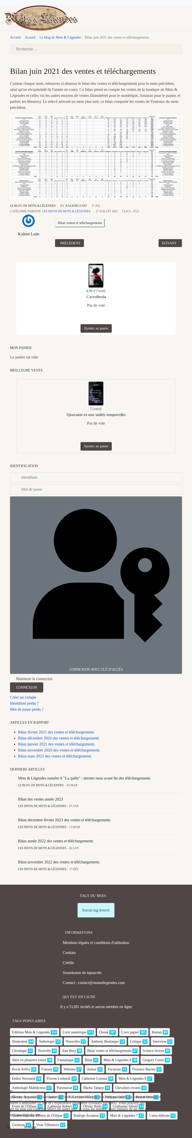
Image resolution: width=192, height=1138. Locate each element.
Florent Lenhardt (58, 1078)
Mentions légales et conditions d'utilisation (96, 942)
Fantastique (66, 1060)
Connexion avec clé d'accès (96, 669)
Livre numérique (74, 1032)
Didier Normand (23, 1078)
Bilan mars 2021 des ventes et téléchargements (54, 756)
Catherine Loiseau (94, 1078)
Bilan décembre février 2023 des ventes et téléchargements (64, 820)
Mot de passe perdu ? (27, 709)
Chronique (19, 1051)
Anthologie (46, 1041)
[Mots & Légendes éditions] (41, 17)
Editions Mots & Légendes (31, 1032)
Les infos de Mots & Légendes (66, 211)
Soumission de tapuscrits (82, 973)
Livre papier (130, 1032)
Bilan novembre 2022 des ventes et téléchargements (59, 862)
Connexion (26, 687)
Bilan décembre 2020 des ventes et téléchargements (58, 738)
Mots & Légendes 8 (132, 1078)
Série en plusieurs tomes (29, 1060)
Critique (136, 1041)
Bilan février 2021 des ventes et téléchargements (56, 732)
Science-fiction (153, 1051)
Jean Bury (69, 1051)
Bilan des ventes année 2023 (40, 799)
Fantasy (47, 1069)
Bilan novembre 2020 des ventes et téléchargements (59, 750)
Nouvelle (44, 1051)
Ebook (103, 1032)
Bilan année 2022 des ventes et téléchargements (55, 841)
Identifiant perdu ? (24, 703)
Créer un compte (23, 697)
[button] (186, 18)
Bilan (88, 1060)
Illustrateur (20, 1041)
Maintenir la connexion (34, 679)
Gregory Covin (153, 1060)
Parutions (114, 1069)
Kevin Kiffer (21, 1069)
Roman (157, 1032)
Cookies (69, 953)
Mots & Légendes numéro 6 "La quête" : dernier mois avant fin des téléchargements (84, 778)
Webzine (70, 1069)
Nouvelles (73, 1041)
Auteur (91, 1069)
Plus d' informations (96, 1135)
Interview (159, 1041)
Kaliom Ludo (28, 234)
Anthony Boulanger (105, 1041)
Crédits (68, 963)
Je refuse (30, 1127)
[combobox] (96, 49)
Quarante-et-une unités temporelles (96, 415)
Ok (8, 1127)
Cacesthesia (96, 297)
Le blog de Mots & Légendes (33, 206)
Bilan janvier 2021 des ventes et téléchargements (56, 744)
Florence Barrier (144, 1069)
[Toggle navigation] (178, 18)
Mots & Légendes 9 (117, 1060)
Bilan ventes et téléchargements (80, 223)
